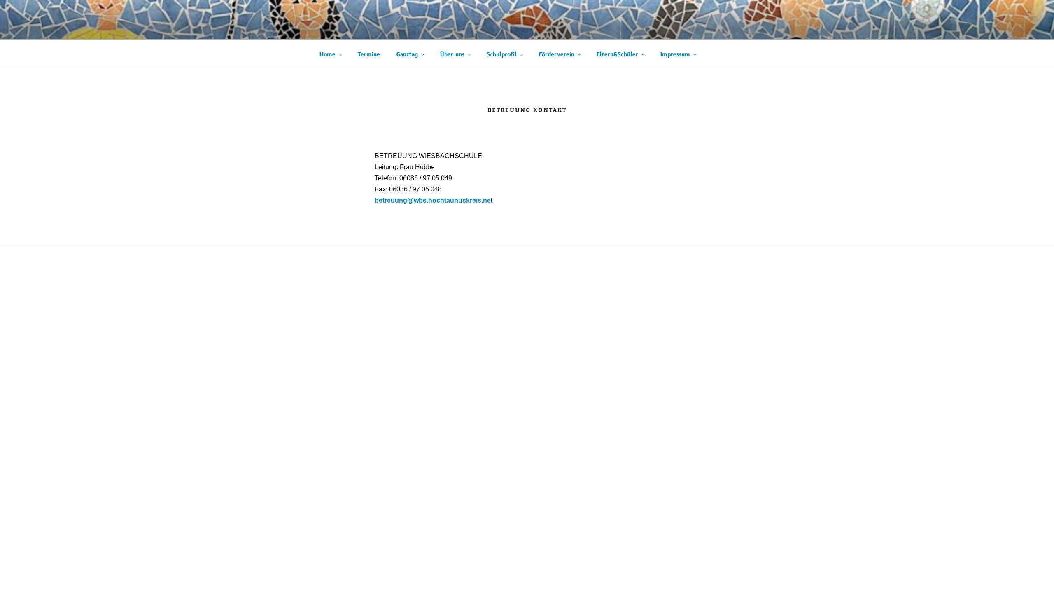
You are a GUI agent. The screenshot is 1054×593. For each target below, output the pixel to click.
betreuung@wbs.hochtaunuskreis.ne (433, 200)
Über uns (452, 54)
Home (327, 54)
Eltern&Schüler (617, 54)
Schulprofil (502, 54)
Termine (369, 54)
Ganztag (407, 54)
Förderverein (556, 54)
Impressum (675, 54)
